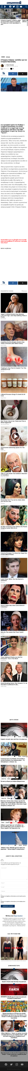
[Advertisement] (14, 40)
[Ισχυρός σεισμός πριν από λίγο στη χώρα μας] (14, 730)
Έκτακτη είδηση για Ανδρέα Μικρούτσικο (13, 781)
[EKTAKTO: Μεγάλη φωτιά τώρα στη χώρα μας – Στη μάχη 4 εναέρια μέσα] (14, 989)
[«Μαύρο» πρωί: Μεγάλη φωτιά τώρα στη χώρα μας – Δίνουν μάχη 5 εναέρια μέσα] (14, 838)
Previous (0, 17)
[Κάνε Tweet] (22, 73)
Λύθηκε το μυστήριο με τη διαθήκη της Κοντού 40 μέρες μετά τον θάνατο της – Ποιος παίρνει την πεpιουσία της (13, 826)
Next (27, 17)
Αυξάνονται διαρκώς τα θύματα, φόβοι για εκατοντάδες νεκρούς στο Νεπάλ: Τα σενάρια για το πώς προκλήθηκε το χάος (11, 22)
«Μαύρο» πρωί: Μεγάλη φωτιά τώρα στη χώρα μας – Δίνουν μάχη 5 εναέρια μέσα (13, 848)
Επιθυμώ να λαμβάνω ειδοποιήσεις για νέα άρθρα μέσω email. (13, 902)
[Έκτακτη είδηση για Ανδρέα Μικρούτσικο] (14, 772)
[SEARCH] (26, 6)
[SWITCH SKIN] (5, 6)
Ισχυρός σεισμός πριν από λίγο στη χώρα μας (14, 739)
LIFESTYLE (3, 778)
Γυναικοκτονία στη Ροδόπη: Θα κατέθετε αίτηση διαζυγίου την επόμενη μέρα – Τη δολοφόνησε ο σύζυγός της (13, 760)
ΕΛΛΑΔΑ (24, 736)
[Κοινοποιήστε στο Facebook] (13, 73)
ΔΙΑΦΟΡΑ (8, 822)
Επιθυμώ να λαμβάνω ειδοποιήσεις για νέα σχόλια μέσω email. (13, 897)
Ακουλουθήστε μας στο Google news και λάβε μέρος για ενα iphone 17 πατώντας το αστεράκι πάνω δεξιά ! (14, 241)
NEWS (19, 736)
